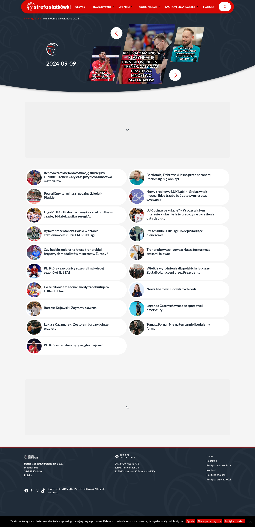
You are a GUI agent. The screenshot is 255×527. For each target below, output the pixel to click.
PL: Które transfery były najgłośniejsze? (101, 75)
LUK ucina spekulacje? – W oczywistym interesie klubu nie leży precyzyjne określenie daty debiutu (180, 214)
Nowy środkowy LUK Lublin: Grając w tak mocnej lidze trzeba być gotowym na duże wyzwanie (177, 196)
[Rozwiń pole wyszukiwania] (225, 6)
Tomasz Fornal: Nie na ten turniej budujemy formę (178, 326)
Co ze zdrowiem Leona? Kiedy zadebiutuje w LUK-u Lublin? (76, 289)
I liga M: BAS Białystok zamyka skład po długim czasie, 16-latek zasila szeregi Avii (78, 214)
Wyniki (124, 6)
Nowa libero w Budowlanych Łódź (171, 289)
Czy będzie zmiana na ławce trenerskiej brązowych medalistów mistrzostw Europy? (76, 252)
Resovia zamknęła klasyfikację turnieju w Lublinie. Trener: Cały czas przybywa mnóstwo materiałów (141, 66)
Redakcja (211, 460)
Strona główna (32, 18)
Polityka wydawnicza (218, 465)
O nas (209, 456)
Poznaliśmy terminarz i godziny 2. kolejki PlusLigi (73, 196)
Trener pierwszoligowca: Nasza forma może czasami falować (178, 252)
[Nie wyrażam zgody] (250, 522)
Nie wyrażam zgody (209, 521)
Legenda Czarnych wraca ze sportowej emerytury (175, 308)
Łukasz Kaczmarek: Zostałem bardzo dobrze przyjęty (76, 326)
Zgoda (190, 521)
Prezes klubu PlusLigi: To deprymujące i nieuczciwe (175, 233)
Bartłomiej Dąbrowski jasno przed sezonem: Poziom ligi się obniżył (185, 53)
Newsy (80, 6)
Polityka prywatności (218, 479)
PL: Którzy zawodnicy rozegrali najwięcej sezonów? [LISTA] (74, 270)
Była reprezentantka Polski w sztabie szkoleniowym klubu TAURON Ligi (71, 233)
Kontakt (211, 470)
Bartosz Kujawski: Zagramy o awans (70, 308)
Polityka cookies (215, 474)
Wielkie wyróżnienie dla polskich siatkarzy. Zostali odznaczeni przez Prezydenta (178, 270)
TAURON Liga (147, 6)
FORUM (208, 6)
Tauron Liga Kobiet (180, 6)
